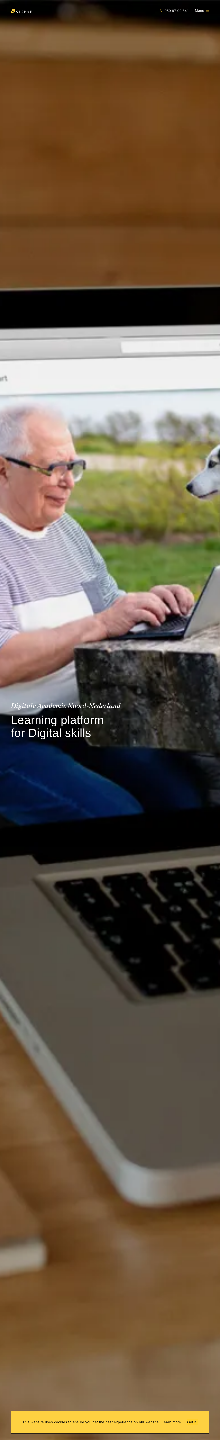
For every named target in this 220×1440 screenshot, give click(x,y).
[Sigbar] (22, 11)
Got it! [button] (192, 1422)
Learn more (171, 1422)
